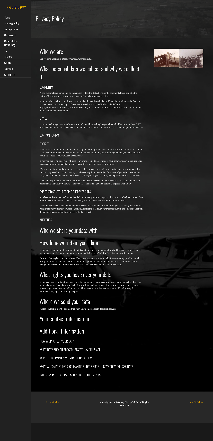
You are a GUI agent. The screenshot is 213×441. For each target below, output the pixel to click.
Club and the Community (10, 43)
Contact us (9, 74)
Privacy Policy (52, 402)
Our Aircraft (10, 35)
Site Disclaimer (197, 402)
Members (8, 68)
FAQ (6, 50)
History (8, 56)
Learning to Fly (11, 23)
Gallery (7, 62)
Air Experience (11, 29)
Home (7, 17)
